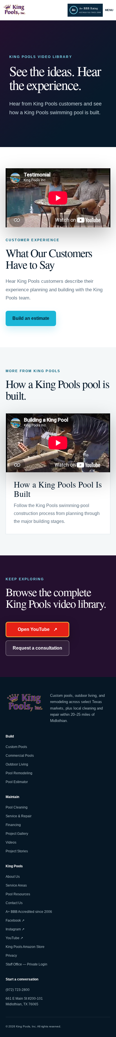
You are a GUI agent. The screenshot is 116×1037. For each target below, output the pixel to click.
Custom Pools (16, 747)
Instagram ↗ (15, 929)
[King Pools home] (34, 10)
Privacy (11, 956)
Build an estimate (30, 318)
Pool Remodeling (19, 773)
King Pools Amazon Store (25, 947)
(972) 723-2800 (18, 990)
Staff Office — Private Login (26, 964)
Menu (109, 10)
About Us (13, 877)
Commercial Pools (20, 756)
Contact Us (14, 903)
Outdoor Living (17, 764)
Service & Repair (19, 816)
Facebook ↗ (15, 920)
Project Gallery (17, 834)
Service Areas (16, 885)
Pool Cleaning (17, 807)
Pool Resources (18, 894)
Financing (13, 825)
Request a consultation (37, 648)
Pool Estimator (17, 782)
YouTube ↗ (14, 938)
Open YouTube (37, 629)
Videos (11, 842)
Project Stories (17, 851)
